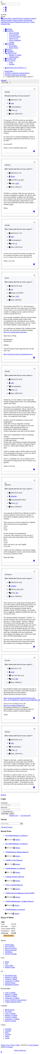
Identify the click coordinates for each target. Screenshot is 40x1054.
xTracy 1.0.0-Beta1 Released (14, 885)
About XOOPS (14, 33)
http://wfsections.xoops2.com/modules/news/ (18, 354)
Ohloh (7, 1036)
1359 (17, 296)
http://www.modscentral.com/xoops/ (15, 332)
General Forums (17, 18)
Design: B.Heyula (20, 1050)
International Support (7, 22)
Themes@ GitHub (11, 979)
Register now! (13, 815)
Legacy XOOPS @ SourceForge (15, 1000)
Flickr (7, 1032)
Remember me (8, 811)
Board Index (13, 46)
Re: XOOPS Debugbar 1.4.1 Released (16, 835)
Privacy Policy (15, 1045)
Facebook (8, 1029)
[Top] (34, 151)
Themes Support (17, 20)
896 (16, 679)
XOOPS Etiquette (11, 954)
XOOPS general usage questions (15, 75)
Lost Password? (25, 815)
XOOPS (10, 31)
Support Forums (10, 983)
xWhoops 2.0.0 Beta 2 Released (15, 876)
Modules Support (6, 20)
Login (11, 62)
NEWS (9, 49)
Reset (12, 813)
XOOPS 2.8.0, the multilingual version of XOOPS (20, 893)
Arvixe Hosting (33, 1045)
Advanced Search (6, 827)
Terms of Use (5, 1045)
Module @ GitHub (15, 55)
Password (4, 807)
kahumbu (14, 496)
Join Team (8, 1011)
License (11, 42)
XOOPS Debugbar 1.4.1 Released (15, 868)
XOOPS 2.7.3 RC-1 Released (14, 860)
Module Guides (10, 967)
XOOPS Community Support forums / (17, 73)
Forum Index (7, 18)
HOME (9, 29)
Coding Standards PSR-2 (13, 1002)
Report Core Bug (10, 1021)
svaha (12, 672)
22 (16, 110)
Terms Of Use (13, 38)
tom (12, 289)
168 (16, 593)
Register (11, 64)
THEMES (10, 51)
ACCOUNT (11, 60)
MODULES (11, 53)
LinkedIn (8, 1031)
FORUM (10, 44)
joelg (12, 103)
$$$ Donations (9, 1010)
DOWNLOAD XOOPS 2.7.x (17, 68)
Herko (13, 176)
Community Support (29, 18)
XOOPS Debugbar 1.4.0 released (15, 909)
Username (4, 803)
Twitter (7, 1038)
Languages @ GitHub (12, 981)
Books (7, 962)
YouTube (8, 1034)
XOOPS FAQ (11, 59)
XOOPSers (8, 952)
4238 (17, 183)
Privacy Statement (15, 40)
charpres (13, 586)
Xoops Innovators (11, 950)
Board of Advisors (11, 948)
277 (16, 503)
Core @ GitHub (10, 992)
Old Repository (14, 57)
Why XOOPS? (14, 35)
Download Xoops (11, 975)
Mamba (17, 839)
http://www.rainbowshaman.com (14, 705)
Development (27, 20)
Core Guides (9, 965)
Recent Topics (13, 48)
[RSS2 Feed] (7, 1047)
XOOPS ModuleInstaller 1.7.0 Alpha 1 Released (19, 901)
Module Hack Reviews (22, 22)
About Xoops (9, 944)
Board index (9, 71)
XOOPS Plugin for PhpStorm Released (17, 852)
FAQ (6, 963)
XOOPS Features (14, 36)
